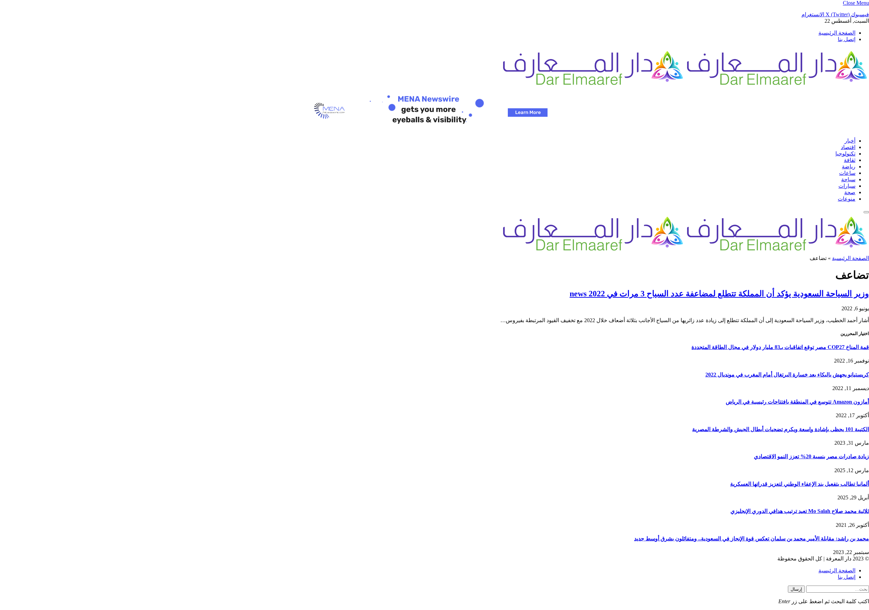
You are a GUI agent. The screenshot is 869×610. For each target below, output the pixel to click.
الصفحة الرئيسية (836, 33)
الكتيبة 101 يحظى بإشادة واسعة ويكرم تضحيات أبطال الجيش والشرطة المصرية (780, 429)
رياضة (848, 166)
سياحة (848, 179)
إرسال (796, 589)
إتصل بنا (846, 39)
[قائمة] (866, 212)
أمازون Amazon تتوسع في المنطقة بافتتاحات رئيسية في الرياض (797, 402)
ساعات (847, 173)
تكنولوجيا (845, 153)
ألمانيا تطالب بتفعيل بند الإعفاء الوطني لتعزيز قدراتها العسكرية (799, 484)
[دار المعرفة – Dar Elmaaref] (685, 86)
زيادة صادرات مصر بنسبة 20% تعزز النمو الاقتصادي (811, 456)
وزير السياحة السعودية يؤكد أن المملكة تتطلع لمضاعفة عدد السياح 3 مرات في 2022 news (719, 293)
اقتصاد (848, 147)
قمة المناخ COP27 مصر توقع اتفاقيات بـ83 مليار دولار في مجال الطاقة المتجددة (780, 347)
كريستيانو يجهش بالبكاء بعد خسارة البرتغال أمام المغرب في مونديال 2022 (787, 374)
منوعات (846, 199)
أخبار (850, 141)
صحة (849, 192)
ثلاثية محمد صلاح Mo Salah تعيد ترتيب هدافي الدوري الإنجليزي (800, 511)
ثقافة (849, 160)
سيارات (846, 186)
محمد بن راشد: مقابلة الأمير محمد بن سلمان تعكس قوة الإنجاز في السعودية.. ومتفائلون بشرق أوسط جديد (751, 538)
